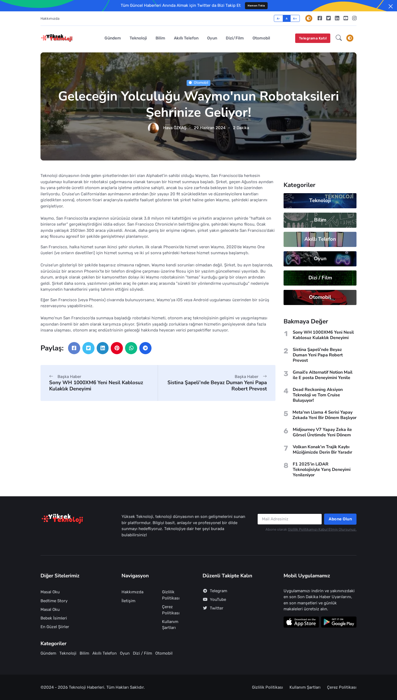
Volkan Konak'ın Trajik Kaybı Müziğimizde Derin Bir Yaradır (322, 449)
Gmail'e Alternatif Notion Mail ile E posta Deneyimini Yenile (322, 375)
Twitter (216, 608)
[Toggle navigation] (349, 38)
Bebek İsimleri (54, 618)
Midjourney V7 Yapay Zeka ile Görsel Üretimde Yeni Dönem (322, 432)
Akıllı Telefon (186, 38)
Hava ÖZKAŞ (174, 128)
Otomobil (261, 38)
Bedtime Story (54, 600)
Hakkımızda (50, 18)
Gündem (113, 38)
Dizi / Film (320, 277)
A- (278, 18)
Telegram (218, 590)
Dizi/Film (235, 38)
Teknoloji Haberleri (86, 687)
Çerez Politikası (171, 609)
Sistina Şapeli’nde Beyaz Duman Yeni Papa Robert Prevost (217, 385)
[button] (338, 38)
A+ (295, 18)
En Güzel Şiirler (55, 626)
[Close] (390, 6)
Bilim (160, 38)
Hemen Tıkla (256, 5)
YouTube (218, 599)
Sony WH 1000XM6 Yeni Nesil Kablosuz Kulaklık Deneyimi (96, 385)
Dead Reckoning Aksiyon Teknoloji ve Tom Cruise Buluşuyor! (318, 395)
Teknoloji (138, 38)
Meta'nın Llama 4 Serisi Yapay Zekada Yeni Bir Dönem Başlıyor (324, 415)
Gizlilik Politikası (171, 595)
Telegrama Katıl (313, 38)
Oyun (212, 38)
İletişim (128, 600)
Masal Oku (50, 592)
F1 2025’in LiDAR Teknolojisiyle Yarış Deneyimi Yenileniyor (322, 469)
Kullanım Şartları (170, 624)
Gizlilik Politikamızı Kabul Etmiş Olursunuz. (322, 529)
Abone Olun (340, 519)
